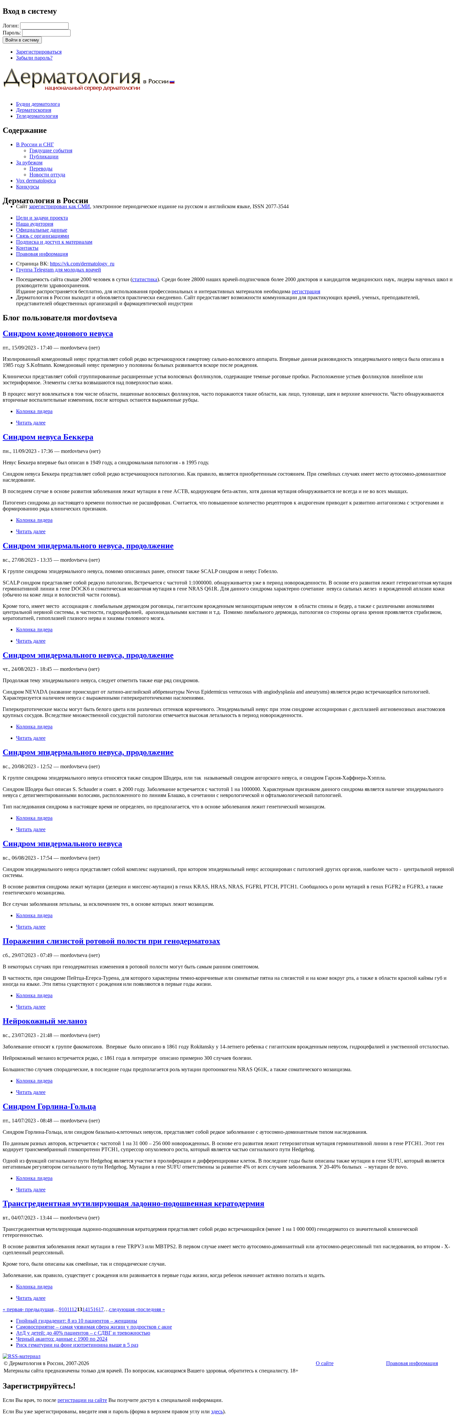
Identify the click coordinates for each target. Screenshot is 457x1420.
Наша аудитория (34, 224)
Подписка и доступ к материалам (54, 242)
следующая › (123, 1309)
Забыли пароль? (34, 58)
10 (64, 1309)
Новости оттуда (47, 174)
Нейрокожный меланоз (45, 1021)
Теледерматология (37, 116)
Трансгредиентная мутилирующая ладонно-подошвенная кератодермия (133, 1203)
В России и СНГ (35, 144)
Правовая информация (42, 254)
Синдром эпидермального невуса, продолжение (88, 545)
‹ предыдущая (38, 1309)
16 (95, 1309)
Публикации (44, 156)
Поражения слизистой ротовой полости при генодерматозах (111, 941)
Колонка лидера (34, 411)
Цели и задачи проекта (42, 218)
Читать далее (30, 422)
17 (101, 1309)
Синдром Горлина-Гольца (49, 1106)
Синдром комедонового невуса (58, 333)
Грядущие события (50, 150)
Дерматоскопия (33, 110)
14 (85, 1309)
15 (90, 1309)
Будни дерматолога (38, 104)
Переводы (41, 168)
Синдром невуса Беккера (48, 436)
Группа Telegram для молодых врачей (58, 269)
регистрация (306, 291)
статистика (144, 279)
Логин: (11, 25)
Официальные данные (41, 230)
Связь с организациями (42, 236)
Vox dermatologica (36, 180)
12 (74, 1309)
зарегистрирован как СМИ (59, 206)
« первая (12, 1309)
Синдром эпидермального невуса (62, 843)
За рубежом (29, 162)
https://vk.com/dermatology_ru (82, 263)
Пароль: (12, 32)
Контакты (27, 248)
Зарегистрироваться (39, 52)
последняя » (151, 1309)
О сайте (325, 1363)
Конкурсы (27, 186)
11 (69, 1309)
